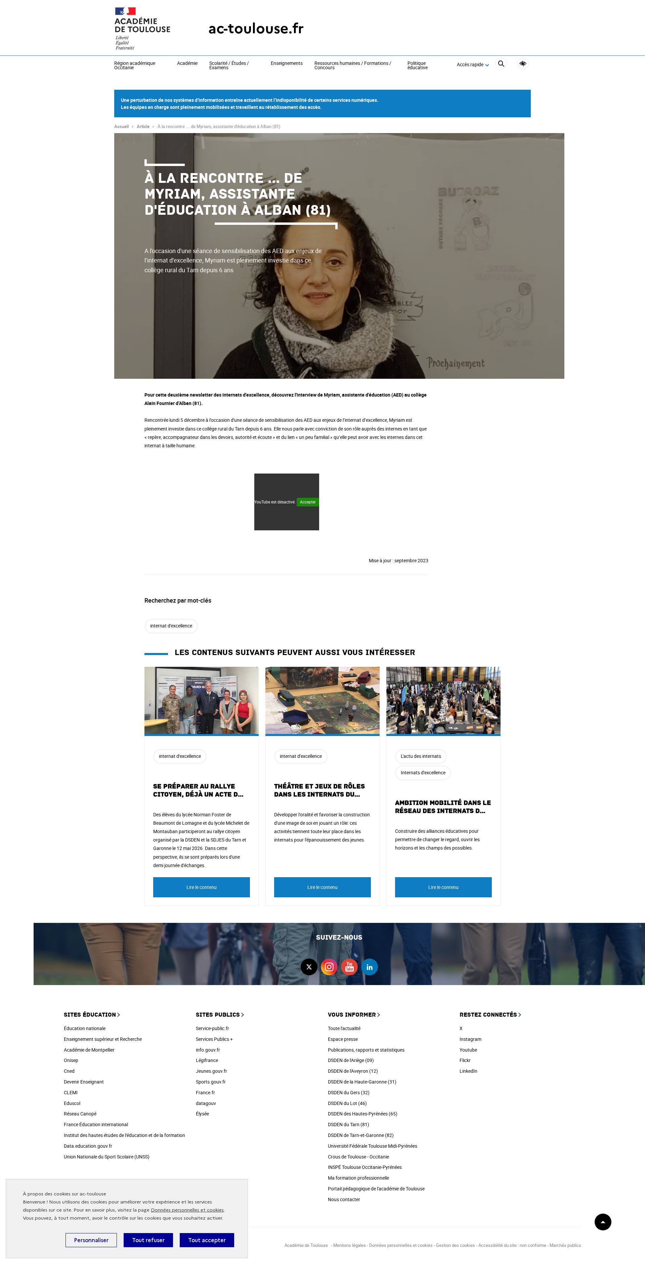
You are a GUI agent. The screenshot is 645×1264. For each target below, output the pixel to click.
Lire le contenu (201, 887)
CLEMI (71, 1092)
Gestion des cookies (455, 1245)
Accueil (121, 126)
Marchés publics (565, 1245)
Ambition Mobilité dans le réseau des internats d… (443, 807)
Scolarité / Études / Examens (229, 65)
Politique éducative (417, 65)
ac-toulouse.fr (256, 28)
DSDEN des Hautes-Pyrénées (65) (362, 1113)
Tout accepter (207, 1240)
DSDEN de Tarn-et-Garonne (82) (361, 1135)
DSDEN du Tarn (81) (348, 1124)
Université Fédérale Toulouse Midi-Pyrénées (372, 1146)
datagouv (206, 1103)
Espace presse (343, 1039)
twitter (309, 967)
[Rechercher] (501, 65)
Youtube (468, 1050)
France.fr (205, 1092)
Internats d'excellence (423, 772)
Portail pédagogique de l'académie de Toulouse (376, 1188)
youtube (349, 967)
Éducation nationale (84, 1028)
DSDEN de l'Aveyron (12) (353, 1071)
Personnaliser (91, 1240)
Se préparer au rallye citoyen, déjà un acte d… (198, 790)
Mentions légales (349, 1245)
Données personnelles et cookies (187, 1210)
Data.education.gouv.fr (88, 1146)
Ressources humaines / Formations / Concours (352, 65)
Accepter (308, 501)
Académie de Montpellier (89, 1050)
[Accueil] (147, 28)
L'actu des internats (421, 756)
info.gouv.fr (208, 1050)
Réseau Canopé (80, 1113)
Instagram (470, 1039)
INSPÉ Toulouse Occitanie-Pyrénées (365, 1167)
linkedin (369, 967)
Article (143, 126)
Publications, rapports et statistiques (366, 1050)
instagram (329, 967)
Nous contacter (344, 1199)
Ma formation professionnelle (358, 1178)
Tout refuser (148, 1240)
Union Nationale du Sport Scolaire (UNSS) (106, 1156)
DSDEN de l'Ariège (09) (351, 1060)
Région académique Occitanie (134, 65)
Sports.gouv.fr (211, 1081)
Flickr (465, 1060)
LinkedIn (468, 1071)
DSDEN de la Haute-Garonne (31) (362, 1081)
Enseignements (287, 63)
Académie (187, 63)
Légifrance (207, 1060)
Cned (69, 1071)
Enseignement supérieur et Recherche (103, 1039)
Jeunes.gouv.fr (211, 1071)
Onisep (71, 1060)
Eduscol (72, 1103)
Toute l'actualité (344, 1028)
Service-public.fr (212, 1028)
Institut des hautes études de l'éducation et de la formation (124, 1135)
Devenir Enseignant (84, 1081)
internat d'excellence (171, 625)
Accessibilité (523, 64)
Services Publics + (214, 1039)
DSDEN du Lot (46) (347, 1103)
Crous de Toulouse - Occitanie (358, 1156)
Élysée (202, 1113)
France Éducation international (96, 1124)
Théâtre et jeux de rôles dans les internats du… (319, 790)
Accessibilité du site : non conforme (512, 1245)
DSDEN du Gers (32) (349, 1092)
